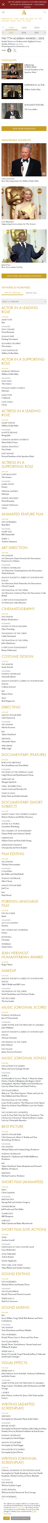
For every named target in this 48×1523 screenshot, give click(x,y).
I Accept (6, 1518)
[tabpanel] (24, 903)
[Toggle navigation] (3, 12)
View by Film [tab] (31, 293)
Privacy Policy (20, 1507)
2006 (24, 32)
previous (3, 27)
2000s (11, 27)
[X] (15, 50)
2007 (36, 32)
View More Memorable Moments (24, 276)
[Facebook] (9, 50)
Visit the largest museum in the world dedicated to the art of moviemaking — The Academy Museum (27, 4)
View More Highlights (24, 128)
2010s (24, 27)
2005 (11, 32)
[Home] (24, 12)
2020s (37, 27)
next (44, 27)
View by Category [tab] (12, 292)
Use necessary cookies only (20, 1518)
